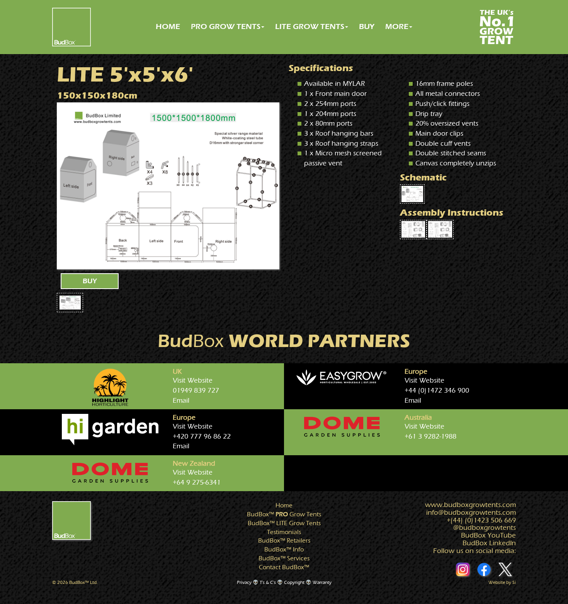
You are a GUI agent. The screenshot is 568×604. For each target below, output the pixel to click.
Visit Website (193, 380)
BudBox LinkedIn (489, 543)
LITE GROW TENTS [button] (309, 26)
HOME (168, 26)
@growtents (484, 528)
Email (181, 400)
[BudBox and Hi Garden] (110, 429)
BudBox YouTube (488, 535)
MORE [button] (396, 26)
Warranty (322, 582)
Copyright (294, 582)
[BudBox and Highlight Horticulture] (110, 387)
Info (284, 549)
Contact (284, 567)
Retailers (284, 540)
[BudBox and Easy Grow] (342, 378)
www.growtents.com (470, 505)
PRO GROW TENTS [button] (225, 26)
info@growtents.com (471, 513)
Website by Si (502, 582)
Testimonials (284, 532)
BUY (366, 26)
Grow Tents (284, 514)
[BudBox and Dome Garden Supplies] (342, 426)
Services (284, 558)
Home (284, 505)
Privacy (244, 582)
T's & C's (268, 582)
